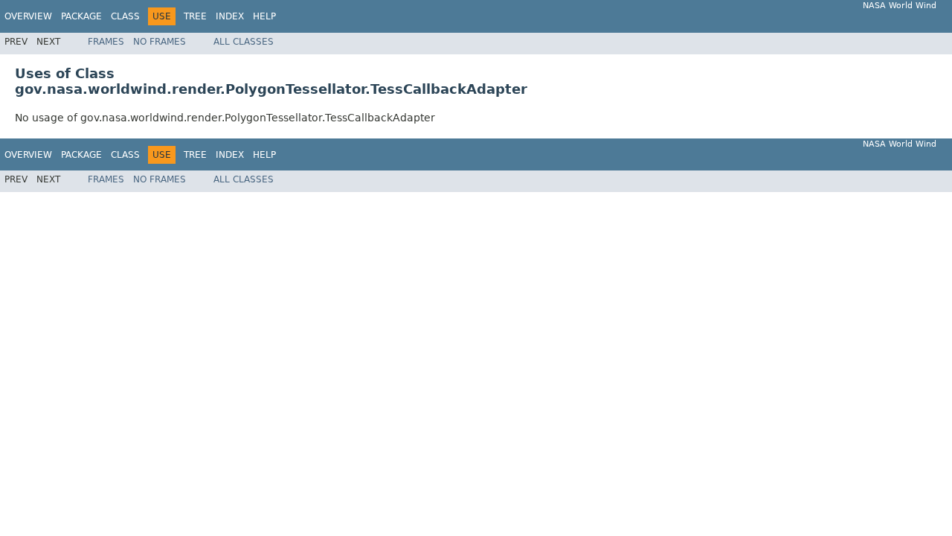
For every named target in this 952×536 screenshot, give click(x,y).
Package (81, 16)
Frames (106, 41)
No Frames (159, 41)
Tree (195, 16)
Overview (28, 16)
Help (264, 16)
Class (125, 16)
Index (230, 16)
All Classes (243, 41)
